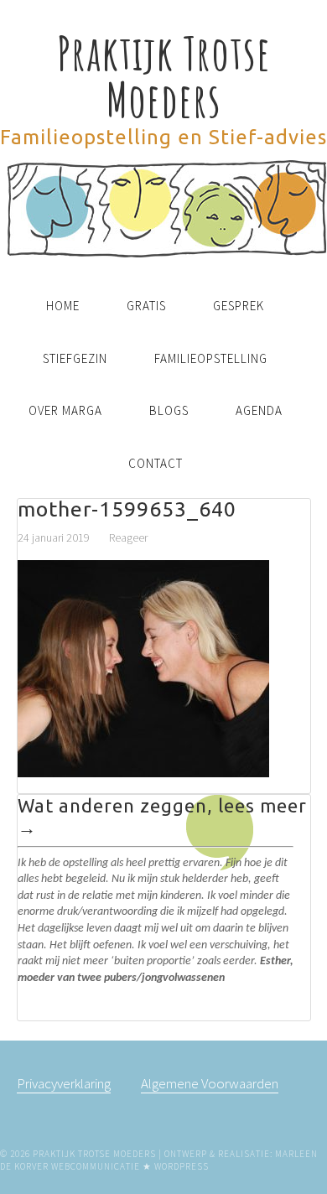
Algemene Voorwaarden (209, 1083)
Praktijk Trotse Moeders (164, 76)
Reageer (128, 537)
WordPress (181, 1166)
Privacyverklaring (64, 1083)
